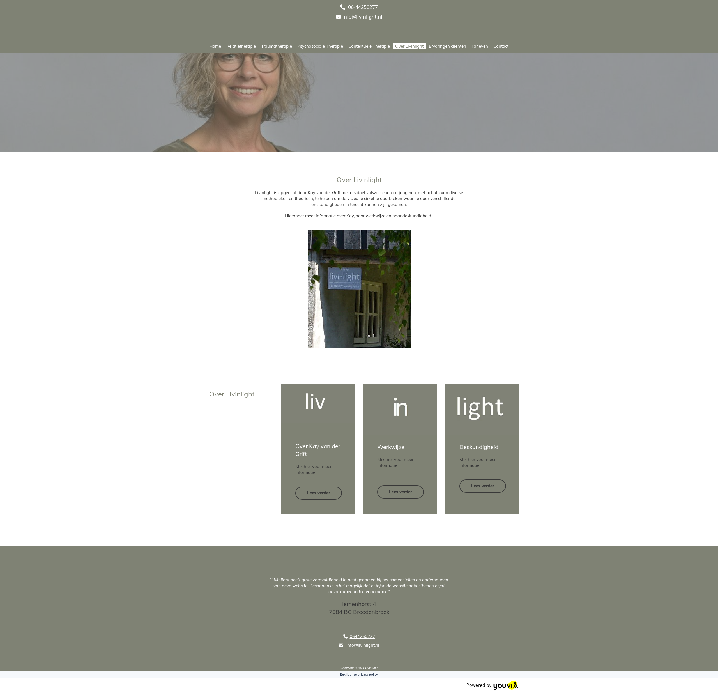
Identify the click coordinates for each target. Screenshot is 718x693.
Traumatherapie (276, 46)
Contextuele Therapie (369, 46)
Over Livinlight (409, 46)
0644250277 (362, 636)
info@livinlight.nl (362, 16)
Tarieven (479, 46)
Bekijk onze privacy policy (359, 674)
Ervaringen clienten (447, 46)
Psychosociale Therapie (320, 46)
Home (215, 46)
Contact (500, 46)
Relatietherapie (241, 46)
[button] (318, 493)
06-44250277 (363, 7)
